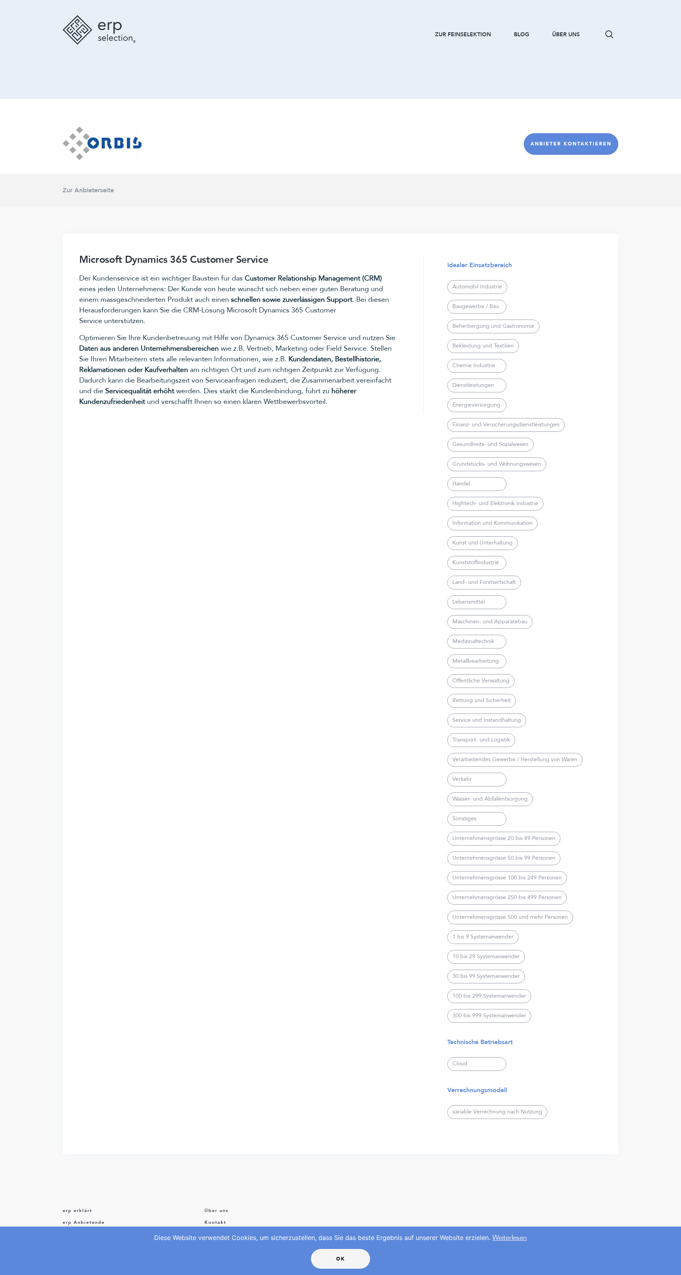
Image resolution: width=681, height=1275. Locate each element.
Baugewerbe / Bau (475, 306)
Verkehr (462, 779)
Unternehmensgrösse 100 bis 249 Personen (507, 877)
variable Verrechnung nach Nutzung (497, 1111)
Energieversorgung (476, 405)
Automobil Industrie (477, 286)
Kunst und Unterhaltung (482, 542)
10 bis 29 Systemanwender (486, 956)
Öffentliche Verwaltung (481, 680)
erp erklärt (77, 1211)
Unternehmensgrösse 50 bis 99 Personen (503, 858)
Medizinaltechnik (473, 641)
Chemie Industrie (473, 365)
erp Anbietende (84, 1222)
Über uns (217, 1211)
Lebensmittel (468, 602)
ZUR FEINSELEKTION (463, 34)
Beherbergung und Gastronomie (493, 326)
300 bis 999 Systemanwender (489, 1015)
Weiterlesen (509, 1238)
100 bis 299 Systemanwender (489, 996)
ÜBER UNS (566, 34)
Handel (461, 483)
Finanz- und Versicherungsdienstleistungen (506, 424)
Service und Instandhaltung (486, 720)
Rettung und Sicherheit (481, 700)
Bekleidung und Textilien (483, 345)
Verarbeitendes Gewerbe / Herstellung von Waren (514, 759)
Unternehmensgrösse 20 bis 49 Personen (503, 838)
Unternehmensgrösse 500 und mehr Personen (510, 917)
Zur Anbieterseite (88, 190)
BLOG (521, 34)
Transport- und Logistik (481, 739)
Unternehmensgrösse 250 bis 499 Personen (507, 897)
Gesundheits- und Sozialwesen (490, 444)
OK (340, 1259)
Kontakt (215, 1222)
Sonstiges (464, 818)
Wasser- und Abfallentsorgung (490, 799)
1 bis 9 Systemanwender (483, 936)
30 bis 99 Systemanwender (486, 976)
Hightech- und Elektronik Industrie (495, 503)
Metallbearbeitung (475, 661)
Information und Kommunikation (492, 523)
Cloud (459, 1063)
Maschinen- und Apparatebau (489, 621)
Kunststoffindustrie (475, 562)
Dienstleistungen (473, 385)
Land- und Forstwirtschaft (484, 582)
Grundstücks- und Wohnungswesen (496, 464)
